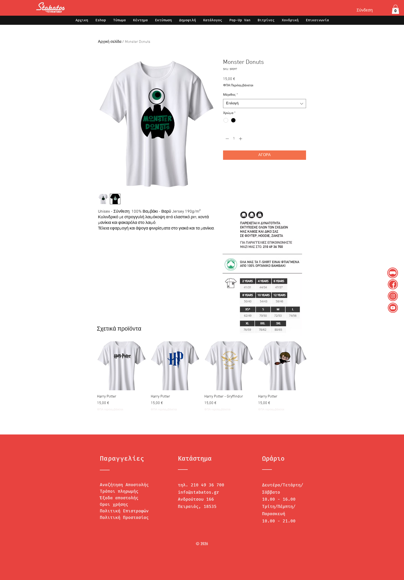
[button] (395, 9)
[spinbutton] (234, 139)
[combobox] (264, 103)
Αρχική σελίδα (109, 42)
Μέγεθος (230, 95)
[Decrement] (227, 139)
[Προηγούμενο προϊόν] (90, 365)
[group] (202, 379)
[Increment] (241, 139)
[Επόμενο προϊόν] (314, 365)
